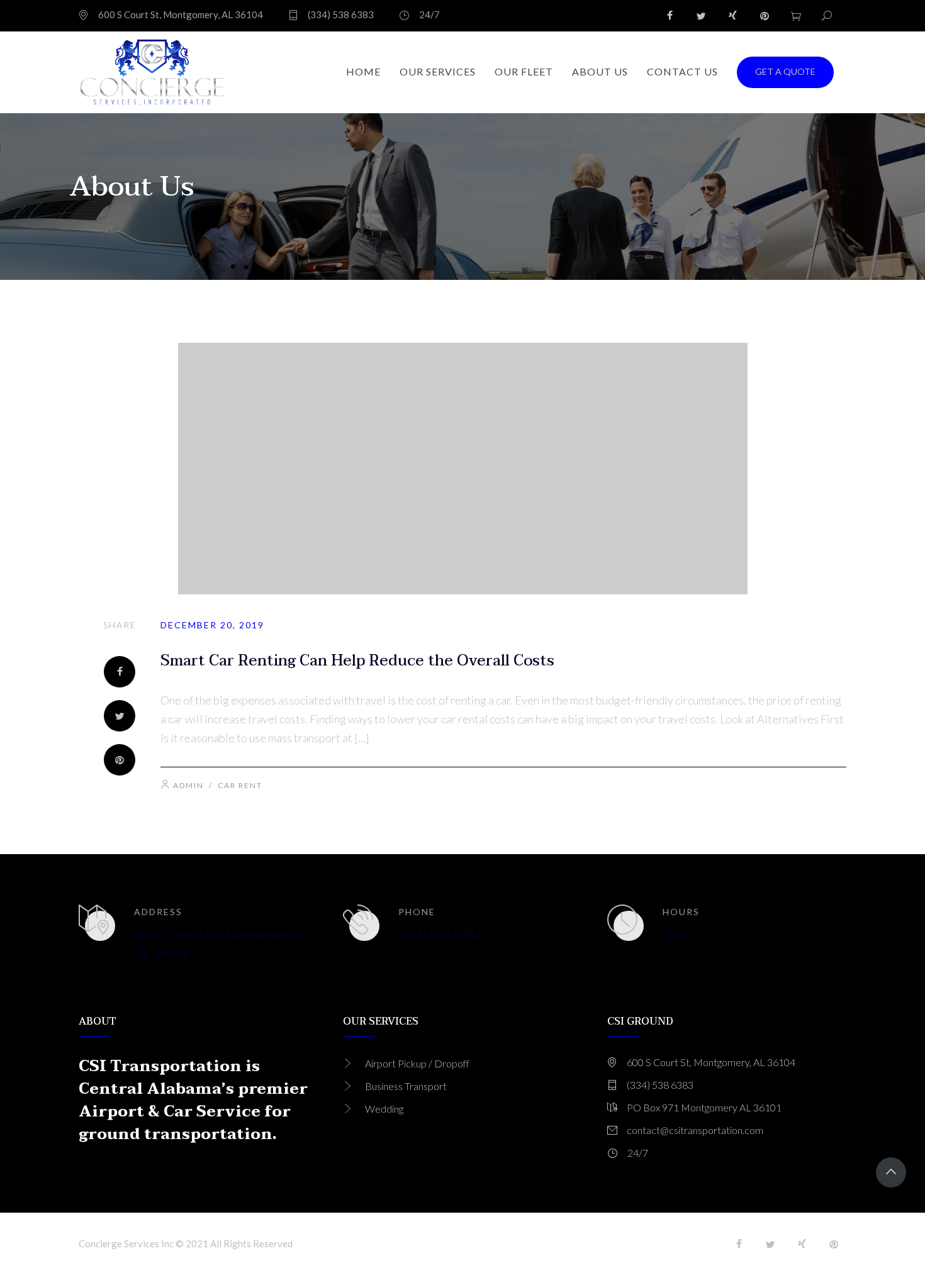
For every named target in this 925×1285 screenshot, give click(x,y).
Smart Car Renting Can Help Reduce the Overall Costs (357, 661)
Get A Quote (785, 71)
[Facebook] (670, 15)
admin (188, 785)
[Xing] (733, 15)
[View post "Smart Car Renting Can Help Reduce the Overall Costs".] (462, 468)
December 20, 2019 (212, 625)
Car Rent (240, 785)
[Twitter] (701, 15)
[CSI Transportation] (153, 72)
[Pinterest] (764, 15)
